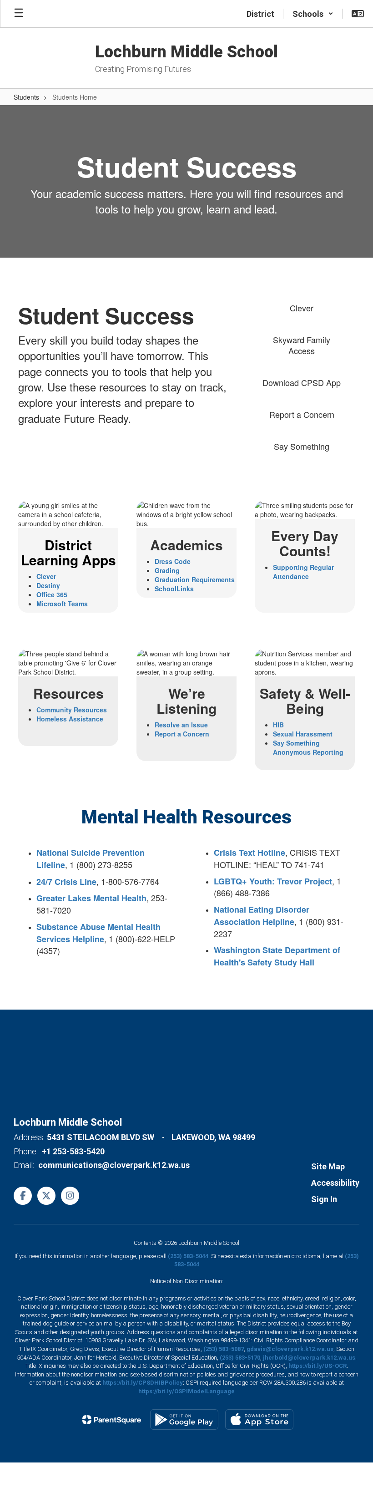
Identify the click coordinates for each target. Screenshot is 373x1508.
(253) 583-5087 (223, 1349)
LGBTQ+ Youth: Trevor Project (273, 881)
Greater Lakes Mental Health (91, 898)
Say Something (301, 446)
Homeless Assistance (69, 718)
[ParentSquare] (111, 1420)
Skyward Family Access (301, 345)
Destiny (48, 585)
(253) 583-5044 (188, 1256)
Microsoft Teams (62, 603)
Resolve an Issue (181, 724)
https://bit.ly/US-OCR (317, 1365)
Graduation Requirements (195, 579)
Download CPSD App (301, 382)
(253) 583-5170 (240, 1357)
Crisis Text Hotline (249, 852)
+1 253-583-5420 (73, 1151)
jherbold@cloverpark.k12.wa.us (309, 1357)
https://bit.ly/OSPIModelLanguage (186, 1391)
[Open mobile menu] (18, 13)
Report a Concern (301, 414)
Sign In (324, 1199)
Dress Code (173, 561)
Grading (167, 570)
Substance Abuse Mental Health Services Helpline (98, 933)
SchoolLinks (174, 588)
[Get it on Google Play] (184, 1419)
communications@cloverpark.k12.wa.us (114, 1165)
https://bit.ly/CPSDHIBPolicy (142, 1382)
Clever (301, 308)
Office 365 (51, 594)
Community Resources (71, 709)
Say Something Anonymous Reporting (308, 747)
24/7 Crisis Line (66, 882)
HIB (278, 724)
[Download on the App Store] (259, 1419)
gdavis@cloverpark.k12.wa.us (290, 1349)
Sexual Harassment (303, 733)
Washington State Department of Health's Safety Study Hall (277, 956)
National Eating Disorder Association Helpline (261, 916)
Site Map (328, 1166)
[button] (313, 13)
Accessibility (335, 1183)
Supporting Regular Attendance (303, 572)
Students (26, 97)
